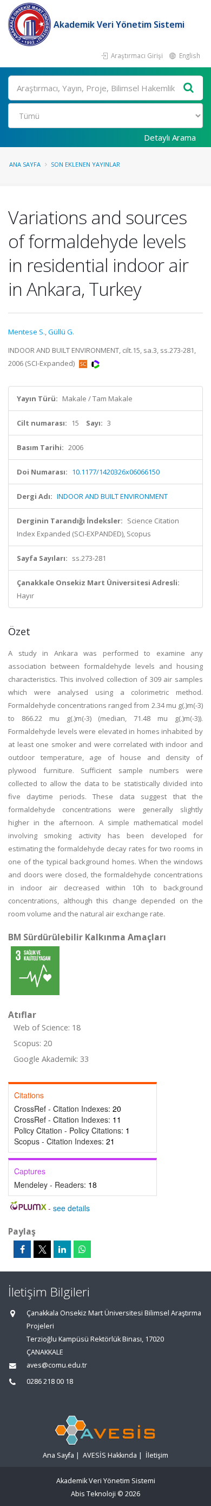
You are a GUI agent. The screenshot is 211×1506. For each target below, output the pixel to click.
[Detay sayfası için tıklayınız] (35, 970)
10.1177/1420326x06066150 (116, 472)
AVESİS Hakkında (110, 1455)
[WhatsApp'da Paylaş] (82, 1249)
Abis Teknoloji (93, 1493)
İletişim (157, 1455)
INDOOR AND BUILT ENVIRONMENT (112, 496)
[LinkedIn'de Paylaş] (62, 1249)
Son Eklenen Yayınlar (85, 164)
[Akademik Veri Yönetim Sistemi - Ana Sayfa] (31, 24)
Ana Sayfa (25, 164)
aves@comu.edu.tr (57, 1365)
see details (71, 1208)
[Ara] (189, 88)
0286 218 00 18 (50, 1381)
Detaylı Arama (170, 137)
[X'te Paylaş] (42, 1249)
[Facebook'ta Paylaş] (22, 1249)
